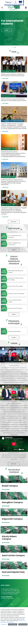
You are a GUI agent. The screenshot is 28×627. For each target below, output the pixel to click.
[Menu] (26, 8)
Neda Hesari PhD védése (15, 308)
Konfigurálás (3, 624)
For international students (12, 22)
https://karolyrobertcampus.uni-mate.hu (13, 592)
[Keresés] (2, 8)
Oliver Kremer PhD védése (15, 286)
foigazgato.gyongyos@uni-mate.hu (11, 594)
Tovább (6, 30)
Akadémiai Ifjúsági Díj (14, 331)
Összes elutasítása (23, 624)
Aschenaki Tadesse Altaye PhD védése (15, 279)
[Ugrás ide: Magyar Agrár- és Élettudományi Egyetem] (14, 2)
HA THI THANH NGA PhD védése (14, 301)
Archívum (13, 222)
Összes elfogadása (13, 624)
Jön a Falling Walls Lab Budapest (14, 236)
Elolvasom (5, 78)
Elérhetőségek (5, 489)
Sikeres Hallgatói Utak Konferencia (14, 243)
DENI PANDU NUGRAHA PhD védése (15, 271)
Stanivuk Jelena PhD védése (16, 293)
